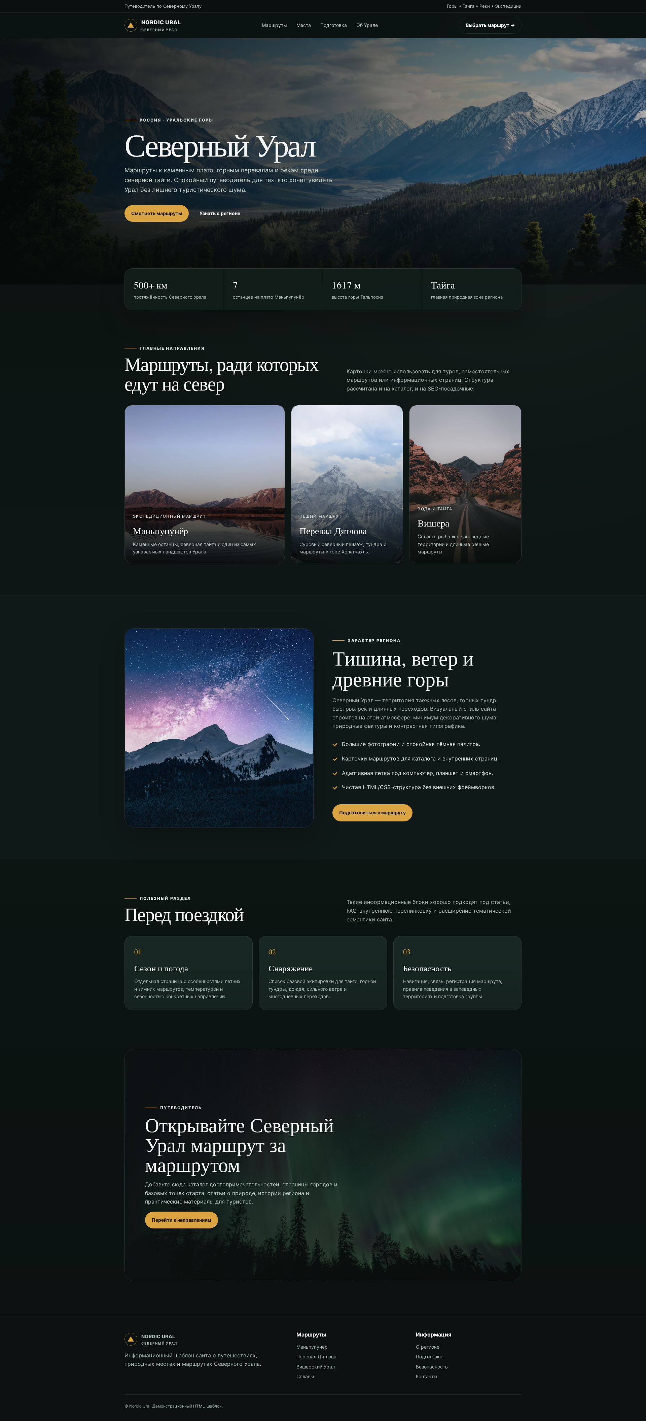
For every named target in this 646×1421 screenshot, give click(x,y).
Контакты (426, 1376)
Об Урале (367, 25)
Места (303, 25)
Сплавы (305, 1376)
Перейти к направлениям (181, 1220)
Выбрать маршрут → (490, 25)
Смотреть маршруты (156, 213)
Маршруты (274, 25)
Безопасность (432, 1366)
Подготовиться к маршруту (372, 812)
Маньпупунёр (312, 1347)
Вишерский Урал (315, 1366)
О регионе (427, 1347)
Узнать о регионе (220, 213)
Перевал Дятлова (316, 1356)
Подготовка (333, 25)
